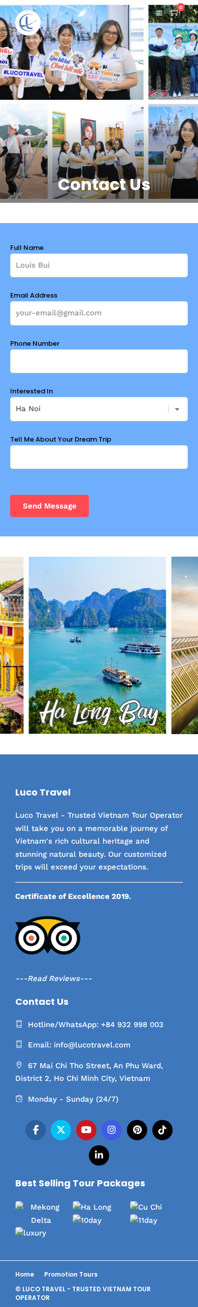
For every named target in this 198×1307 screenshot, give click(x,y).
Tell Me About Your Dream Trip (60, 439)
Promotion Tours (70, 1274)
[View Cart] (175, 12)
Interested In (31, 391)
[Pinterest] (137, 1130)
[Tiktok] (162, 1130)
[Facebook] (35, 1130)
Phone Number (34, 343)
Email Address (33, 295)
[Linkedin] (99, 1155)
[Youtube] (86, 1130)
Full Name (27, 247)
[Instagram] (112, 1130)
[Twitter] (61, 1130)
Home (24, 1274)
